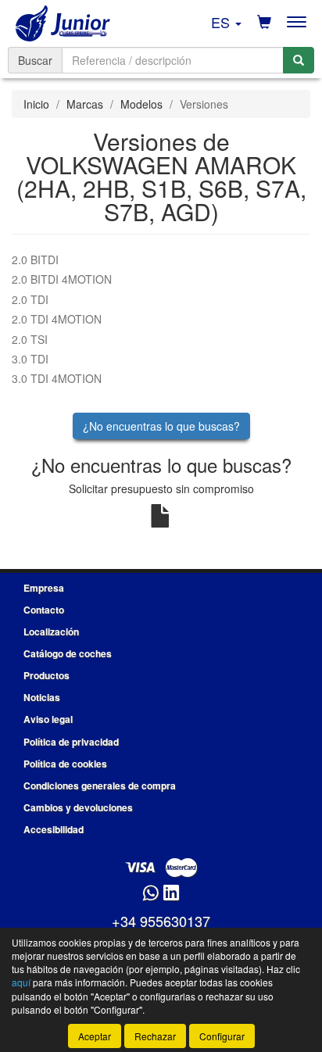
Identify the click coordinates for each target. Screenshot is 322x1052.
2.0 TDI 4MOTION (57, 319)
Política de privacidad (71, 742)
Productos (46, 675)
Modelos (141, 104)
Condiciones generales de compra (99, 785)
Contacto (43, 610)
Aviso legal (48, 719)
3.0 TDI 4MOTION (57, 378)
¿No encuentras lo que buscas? (161, 426)
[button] (226, 22)
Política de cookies (65, 764)
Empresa (43, 588)
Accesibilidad (53, 829)
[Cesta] (264, 22)
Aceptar (94, 1036)
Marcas (84, 104)
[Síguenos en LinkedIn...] (171, 893)
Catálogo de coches (67, 653)
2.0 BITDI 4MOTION (62, 279)
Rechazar (155, 1036)
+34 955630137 (161, 921)
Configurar (222, 1036)
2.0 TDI (30, 299)
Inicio (36, 104)
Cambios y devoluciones (78, 807)
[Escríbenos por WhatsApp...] (150, 893)
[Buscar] (298, 60)
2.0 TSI (30, 339)
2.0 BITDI (35, 259)
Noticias (41, 697)
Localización (51, 631)
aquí (21, 982)
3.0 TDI (30, 359)
